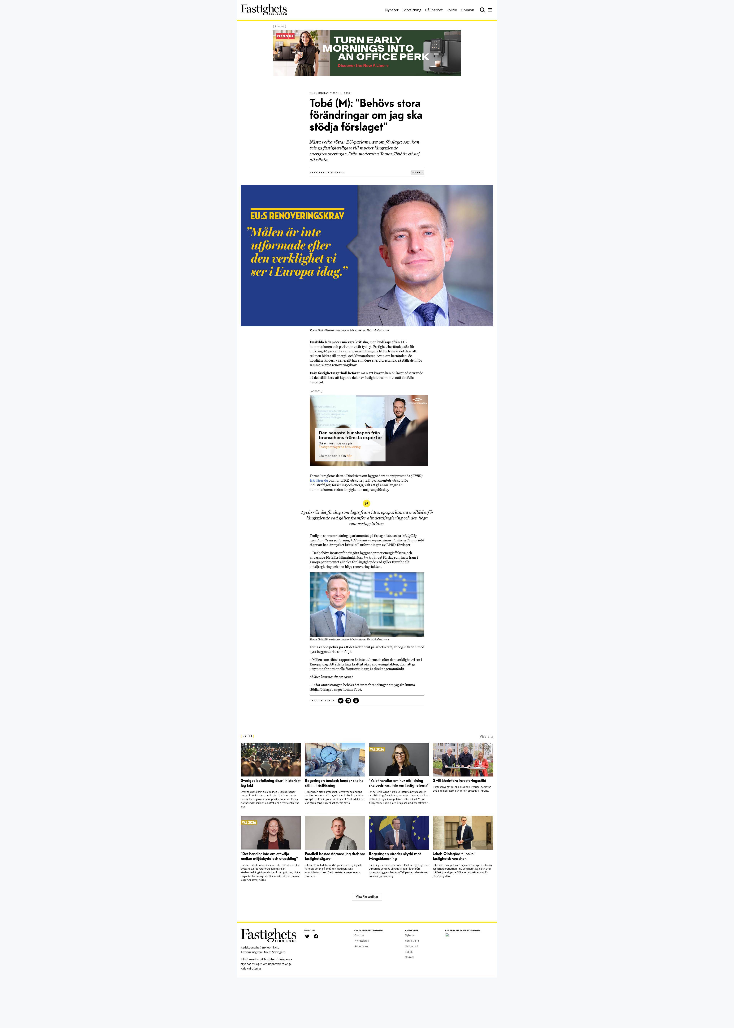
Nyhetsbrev (361, 940)
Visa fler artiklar (367, 897)
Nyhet (417, 172)
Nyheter (392, 10)
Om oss (359, 935)
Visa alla (486, 736)
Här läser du (319, 480)
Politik (452, 10)
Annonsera (361, 946)
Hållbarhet (434, 10)
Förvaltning (411, 10)
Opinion (467, 10)
